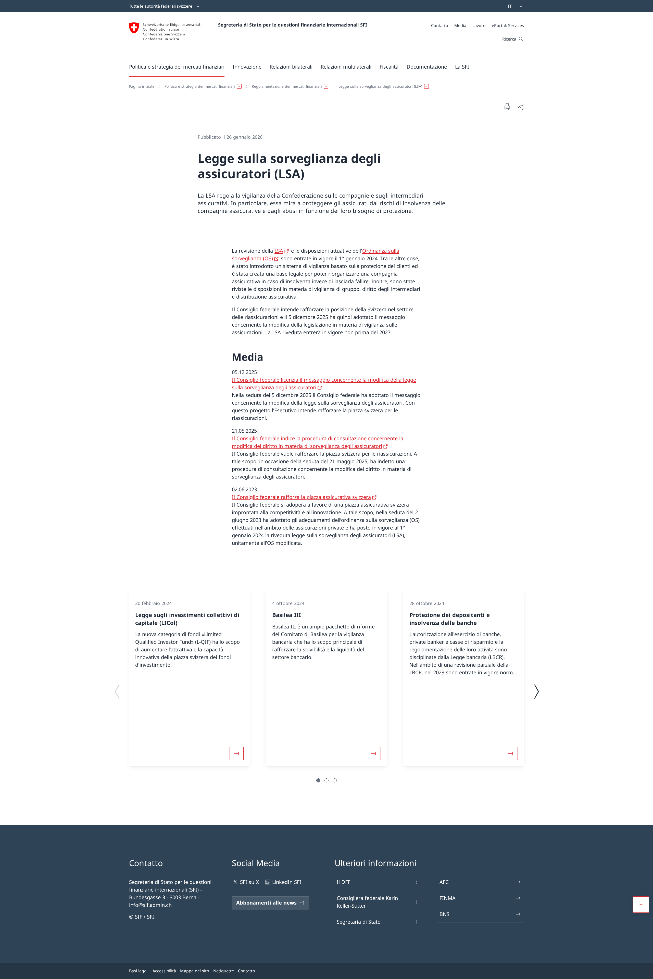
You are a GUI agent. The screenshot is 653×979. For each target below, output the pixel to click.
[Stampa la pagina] (507, 106)
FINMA (447, 898)
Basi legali (138, 971)
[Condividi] (520, 106)
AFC (444, 882)
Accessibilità (164, 971)
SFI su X (249, 882)
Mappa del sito (194, 971)
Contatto (246, 971)
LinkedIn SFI (286, 882)
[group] (189, 678)
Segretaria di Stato (359, 921)
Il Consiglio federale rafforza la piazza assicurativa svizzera (301, 497)
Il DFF (343, 882)
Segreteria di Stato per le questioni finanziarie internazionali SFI (292, 25)
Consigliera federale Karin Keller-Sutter (367, 902)
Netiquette (223, 971)
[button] (177, 66)
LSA (278, 250)
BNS (444, 914)
